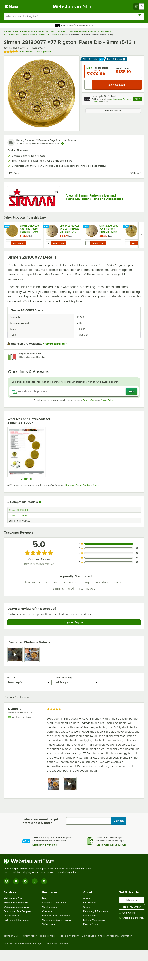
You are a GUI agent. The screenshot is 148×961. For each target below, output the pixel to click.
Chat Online (129, 912)
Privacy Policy (107, 400)
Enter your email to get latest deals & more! (40, 821)
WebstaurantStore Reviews (57, 920)
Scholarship (89, 915)
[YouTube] (16, 881)
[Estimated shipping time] (62, 143)
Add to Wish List (113, 110)
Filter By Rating (63, 677)
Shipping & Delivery (133, 917)
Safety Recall (49, 924)
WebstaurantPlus (13, 898)
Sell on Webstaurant (94, 920)
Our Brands (89, 902)
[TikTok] (35, 881)
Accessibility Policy (68, 936)
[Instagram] (6, 881)
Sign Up (119, 821)
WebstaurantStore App (16, 907)
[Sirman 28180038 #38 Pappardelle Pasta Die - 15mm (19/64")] (23, 235)
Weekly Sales (49, 907)
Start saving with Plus (44, 844)
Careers (87, 907)
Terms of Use (89, 400)
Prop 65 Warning (54, 343)
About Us (88, 898)
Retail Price (122, 68)
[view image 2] (32, 654)
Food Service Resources (56, 915)
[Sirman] (33, 197)
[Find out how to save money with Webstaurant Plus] (7, 226)
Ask (131, 391)
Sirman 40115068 (18, 515)
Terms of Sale (11, 936)
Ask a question (43, 51)
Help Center (131, 899)
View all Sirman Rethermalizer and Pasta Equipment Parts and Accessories (94, 197)
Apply (138, 99)
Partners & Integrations (16, 920)
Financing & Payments (95, 911)
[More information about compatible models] (40, 502)
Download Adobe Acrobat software (82, 485)
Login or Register (74, 622)
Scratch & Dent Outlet (54, 902)
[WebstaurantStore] (49, 861)
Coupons (47, 911)
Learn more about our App (111, 844)
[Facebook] (25, 881)
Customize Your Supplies (17, 911)
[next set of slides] (141, 235)
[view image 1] (53, 783)
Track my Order (132, 906)
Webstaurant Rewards (16, 902)
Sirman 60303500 (18, 510)
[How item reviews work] (52, 564)
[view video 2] (70, 783)
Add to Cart (18, 243)
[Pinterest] (44, 881)
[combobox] (74, 16)
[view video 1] (15, 654)
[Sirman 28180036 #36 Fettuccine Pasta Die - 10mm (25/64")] (103, 235)
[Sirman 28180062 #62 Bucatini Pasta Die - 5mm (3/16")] (63, 235)
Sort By (11, 677)
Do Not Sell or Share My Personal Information (107, 936)
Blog (44, 898)
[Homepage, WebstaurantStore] (74, 6)
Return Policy (90, 924)
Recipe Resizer (12, 915)
